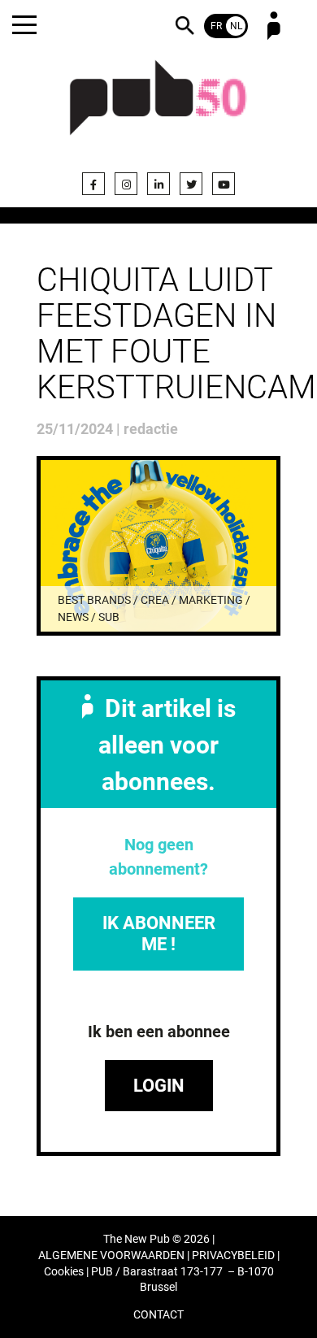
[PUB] (158, 107)
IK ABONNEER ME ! (158, 933)
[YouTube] (223, 183)
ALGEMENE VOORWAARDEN (111, 1255)
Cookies (64, 1272)
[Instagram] (126, 183)
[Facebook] (93, 183)
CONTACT (158, 1315)
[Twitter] (191, 183)
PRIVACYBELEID (233, 1255)
